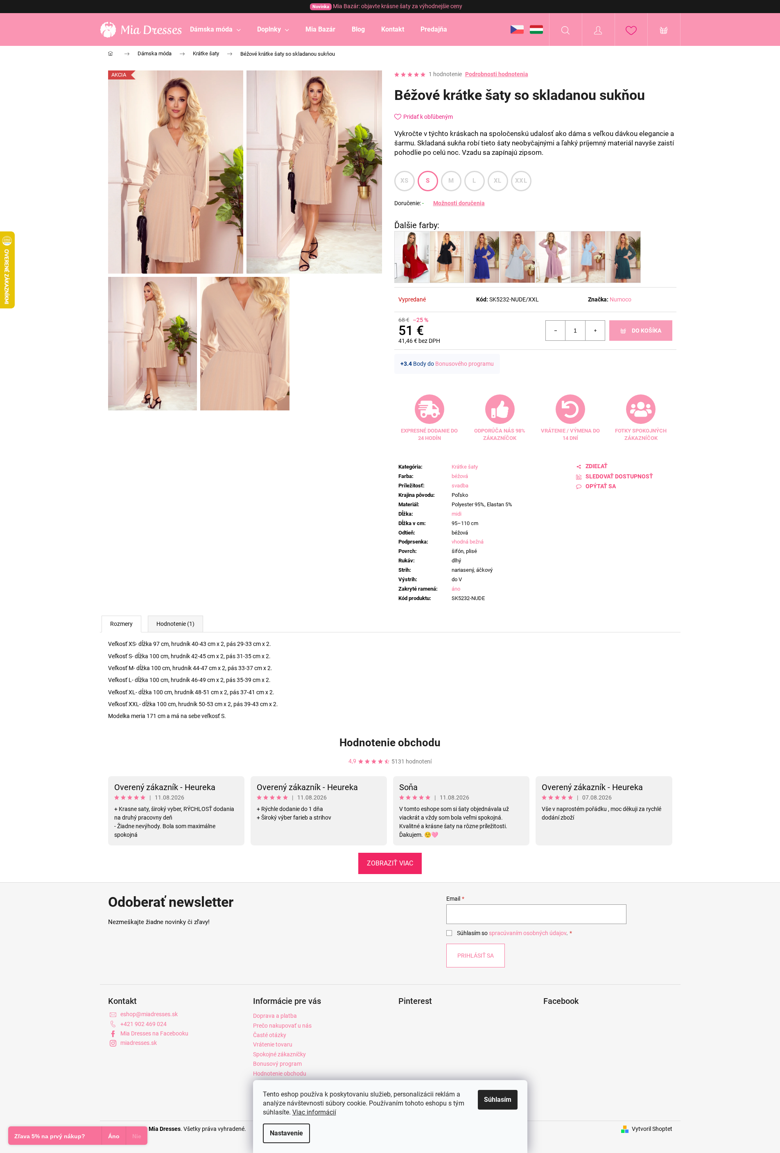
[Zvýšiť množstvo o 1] (595, 330)
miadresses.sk (138, 1043)
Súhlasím (497, 1099)
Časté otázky (269, 1035)
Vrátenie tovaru (272, 1044)
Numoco (620, 299)
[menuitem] (215, 29)
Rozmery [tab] (121, 624)
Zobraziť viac (390, 863)
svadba (460, 485)
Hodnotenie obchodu (390, 742)
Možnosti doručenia (459, 203)
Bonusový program (277, 1063)
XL (498, 180)
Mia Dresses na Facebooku (154, 1033)
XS (404, 180)
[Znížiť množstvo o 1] (555, 330)
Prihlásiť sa (475, 955)
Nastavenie (286, 1133)
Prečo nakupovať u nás (282, 1025)
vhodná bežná (468, 542)
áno (456, 589)
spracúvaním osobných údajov (527, 933)
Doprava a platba (275, 1016)
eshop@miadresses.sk (149, 1014)
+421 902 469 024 (143, 1024)
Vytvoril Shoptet (652, 1129)
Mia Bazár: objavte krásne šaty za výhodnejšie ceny (387, 6)
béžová (460, 476)
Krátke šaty (465, 467)
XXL (521, 180)
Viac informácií (314, 1112)
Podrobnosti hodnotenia (496, 74)
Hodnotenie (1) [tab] (175, 624)
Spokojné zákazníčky (279, 1054)
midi (456, 514)
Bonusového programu (464, 363)
